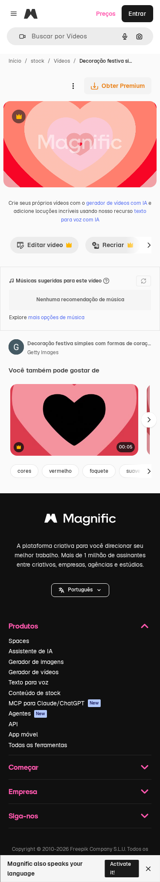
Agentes (27, 713)
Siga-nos (23, 815)
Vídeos (62, 61)
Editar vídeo (40, 247)
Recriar (108, 247)
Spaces (19, 641)
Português (80, 589)
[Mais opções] (72, 85)
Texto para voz (29, 682)
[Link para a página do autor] (16, 348)
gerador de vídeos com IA (116, 203)
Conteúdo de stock (35, 693)
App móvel (23, 734)
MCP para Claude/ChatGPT (54, 703)
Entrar (137, 13)
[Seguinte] (149, 245)
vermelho (60, 471)
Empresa (23, 791)
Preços (106, 13)
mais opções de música (56, 317)
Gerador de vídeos (33, 672)
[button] (80, 590)
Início (15, 61)
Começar (23, 767)
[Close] (148, 869)
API (13, 724)
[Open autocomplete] (19, 36)
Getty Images (42, 352)
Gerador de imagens (36, 662)
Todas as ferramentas (38, 745)
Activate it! (120, 868)
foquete (99, 471)
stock (37, 61)
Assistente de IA (30, 651)
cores (24, 471)
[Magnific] (80, 520)
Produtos (23, 625)
